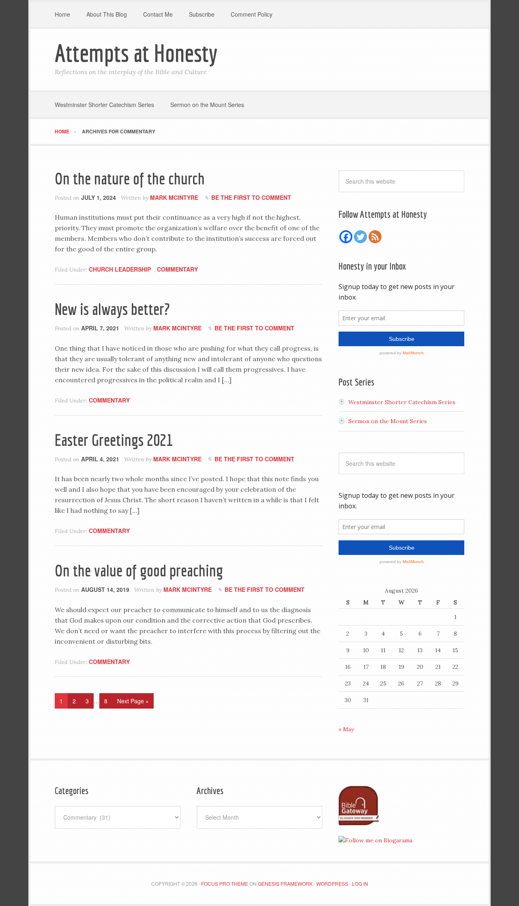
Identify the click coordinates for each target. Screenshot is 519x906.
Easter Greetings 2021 (114, 440)
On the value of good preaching (139, 570)
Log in (360, 883)
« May (346, 729)
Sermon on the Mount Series (387, 421)
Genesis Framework (285, 883)
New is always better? (112, 309)
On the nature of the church (130, 178)
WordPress (332, 883)
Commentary (177, 269)
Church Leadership (120, 269)
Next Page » (133, 701)
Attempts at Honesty (136, 53)
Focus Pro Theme (224, 883)
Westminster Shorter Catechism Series (401, 402)
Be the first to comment (251, 197)
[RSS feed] (375, 236)
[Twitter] (360, 236)
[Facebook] (345, 236)
